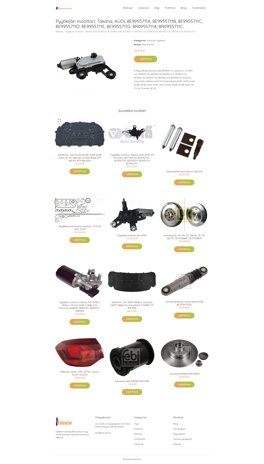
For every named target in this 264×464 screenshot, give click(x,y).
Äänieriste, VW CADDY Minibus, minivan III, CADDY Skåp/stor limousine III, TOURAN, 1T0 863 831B (132, 305)
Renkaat (128, 7)
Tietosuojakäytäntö (182, 439)
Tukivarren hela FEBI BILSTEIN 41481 (132, 381)
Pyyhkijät (160, 40)
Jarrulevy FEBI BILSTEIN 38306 (184, 373)
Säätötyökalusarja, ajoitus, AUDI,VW (184, 171)
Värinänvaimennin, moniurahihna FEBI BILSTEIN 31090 (184, 303)
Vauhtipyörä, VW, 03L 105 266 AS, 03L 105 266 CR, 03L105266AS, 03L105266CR (184, 237)
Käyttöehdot (179, 434)
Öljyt (157, 7)
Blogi (183, 7)
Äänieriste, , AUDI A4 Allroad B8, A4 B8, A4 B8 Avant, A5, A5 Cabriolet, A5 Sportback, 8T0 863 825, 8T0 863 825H (80, 157)
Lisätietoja (146, 59)
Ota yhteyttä (179, 429)
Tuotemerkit (199, 7)
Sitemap (177, 444)
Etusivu (59, 31)
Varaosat (143, 7)
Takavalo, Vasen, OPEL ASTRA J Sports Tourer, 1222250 (79, 373)
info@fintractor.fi (103, 433)
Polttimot (170, 7)
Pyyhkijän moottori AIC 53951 (132, 235)
